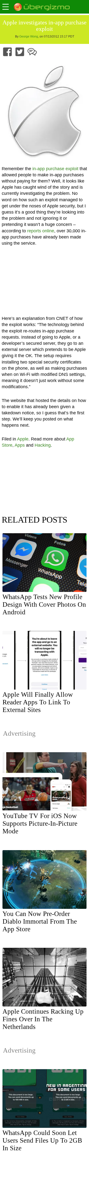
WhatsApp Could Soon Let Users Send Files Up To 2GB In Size (42, 1140)
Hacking (43, 445)
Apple (22, 439)
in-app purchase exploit (55, 168)
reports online (40, 230)
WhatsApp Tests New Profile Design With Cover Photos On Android (44, 604)
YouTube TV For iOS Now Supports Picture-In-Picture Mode (39, 823)
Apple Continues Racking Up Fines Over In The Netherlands (43, 1019)
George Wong (28, 36)
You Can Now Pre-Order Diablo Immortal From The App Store (39, 921)
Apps (20, 445)
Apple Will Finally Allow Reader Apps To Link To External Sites (37, 702)
